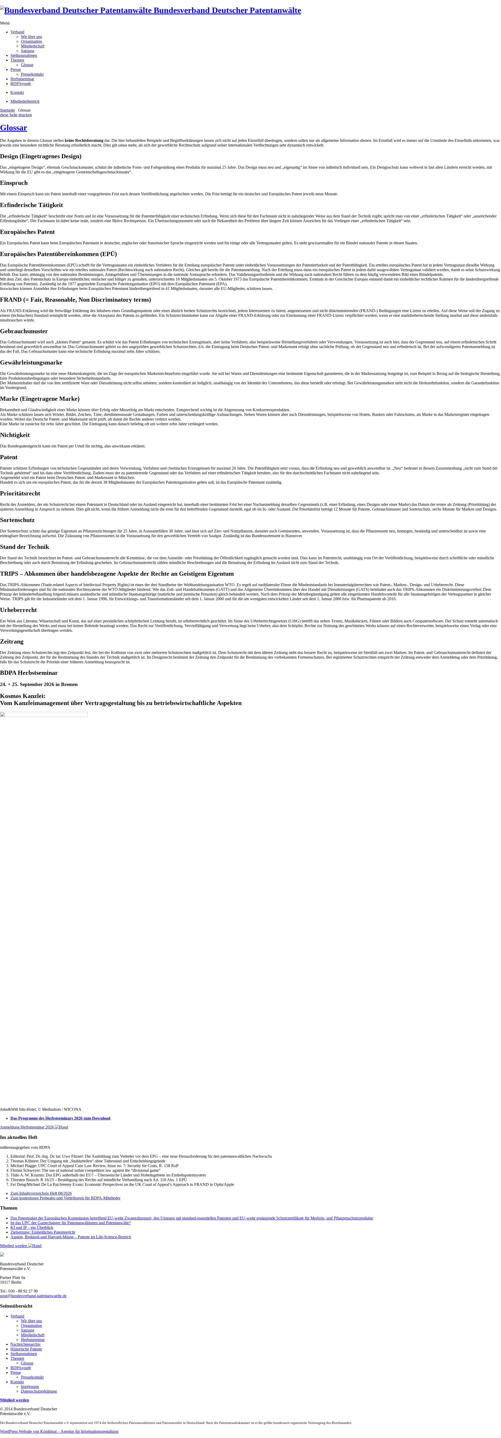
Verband (17, 32)
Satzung (27, 50)
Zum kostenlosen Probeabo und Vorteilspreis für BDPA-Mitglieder (65, 1198)
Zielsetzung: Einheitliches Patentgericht (42, 1232)
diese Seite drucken (16, 115)
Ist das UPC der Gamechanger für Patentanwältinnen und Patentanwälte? (70, 1223)
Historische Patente (26, 1349)
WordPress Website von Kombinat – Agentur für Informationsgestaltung (59, 1431)
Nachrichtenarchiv (25, 1344)
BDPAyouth (20, 83)
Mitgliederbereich (24, 101)
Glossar (27, 65)
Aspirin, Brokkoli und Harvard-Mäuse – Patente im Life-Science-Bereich (70, 1237)
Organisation (31, 41)
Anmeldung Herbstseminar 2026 (27, 1127)
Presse (15, 69)
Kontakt (17, 92)
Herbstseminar (22, 79)
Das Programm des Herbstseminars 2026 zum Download (60, 1118)
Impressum (30, 1386)
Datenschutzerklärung (39, 1391)
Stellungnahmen (23, 55)
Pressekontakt (32, 74)
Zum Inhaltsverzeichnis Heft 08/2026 (41, 1193)
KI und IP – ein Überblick (31, 1227)
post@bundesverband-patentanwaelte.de (33, 1296)
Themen (17, 60)
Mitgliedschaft (32, 46)
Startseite (7, 110)
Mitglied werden (14, 1245)
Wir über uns (31, 36)
